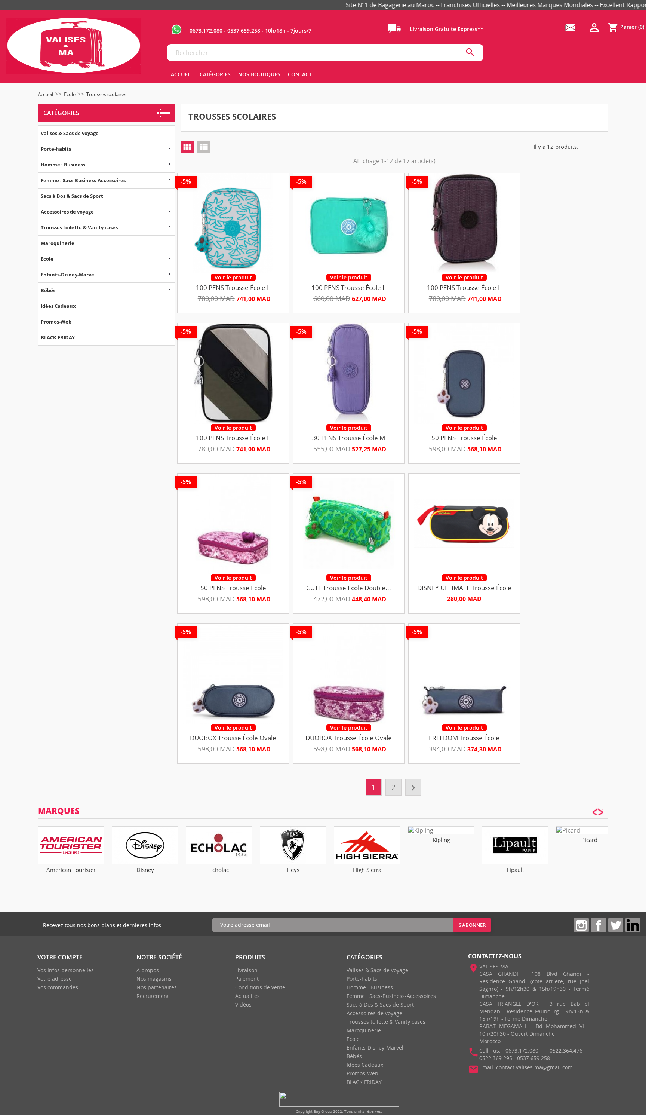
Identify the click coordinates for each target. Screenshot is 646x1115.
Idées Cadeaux (58, 306)
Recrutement (152, 995)
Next (601, 845)
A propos (147, 970)
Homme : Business (63, 164)
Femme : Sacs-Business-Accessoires (83, 180)
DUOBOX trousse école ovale (233, 737)
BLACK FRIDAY (58, 337)
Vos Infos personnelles (65, 970)
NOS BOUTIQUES (259, 74)
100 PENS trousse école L (233, 287)
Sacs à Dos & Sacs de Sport (72, 196)
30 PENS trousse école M (348, 438)
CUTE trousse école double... (348, 587)
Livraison (246, 970)
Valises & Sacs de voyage (70, 133)
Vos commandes (57, 987)
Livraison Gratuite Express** (445, 29)
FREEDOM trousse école (464, 737)
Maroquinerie (57, 243)
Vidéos (243, 1004)
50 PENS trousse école (464, 438)
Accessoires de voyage (67, 211)
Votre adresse (54, 978)
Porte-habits (56, 148)
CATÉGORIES (215, 74)
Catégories (61, 113)
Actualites (247, 995)
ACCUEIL (181, 74)
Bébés (48, 290)
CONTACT (300, 74)
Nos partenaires (156, 987)
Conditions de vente (260, 987)
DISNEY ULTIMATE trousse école (464, 587)
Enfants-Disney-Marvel (68, 274)
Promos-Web (56, 321)
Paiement (247, 978)
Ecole (47, 258)
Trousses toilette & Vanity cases (79, 227)
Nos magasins (154, 978)
